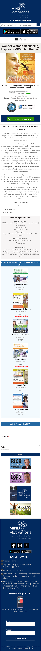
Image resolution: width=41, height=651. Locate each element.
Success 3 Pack (20, 385)
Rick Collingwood (20, 311)
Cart (13, 20)
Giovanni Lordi (20, 287)
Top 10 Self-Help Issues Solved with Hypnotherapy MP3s (17, 565)
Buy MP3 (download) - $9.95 (22, 119)
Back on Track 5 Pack (20, 335)
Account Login (26, 20)
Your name (5, 429)
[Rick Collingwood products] (20, 469)
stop (13, 92)
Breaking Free (20, 359)
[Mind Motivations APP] (20, 500)
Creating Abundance (20, 409)
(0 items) (18, 20)
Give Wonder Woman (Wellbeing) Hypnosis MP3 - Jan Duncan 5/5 (8, 449)
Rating (3, 447)
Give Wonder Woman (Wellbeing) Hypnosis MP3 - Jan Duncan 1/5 (2, 449)
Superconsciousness (20, 285)
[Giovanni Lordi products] (20, 483)
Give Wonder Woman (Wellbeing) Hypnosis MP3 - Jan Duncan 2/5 (3, 449)
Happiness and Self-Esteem (20, 309)
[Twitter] (19, 546)
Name (9, 630)
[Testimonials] (20, 514)
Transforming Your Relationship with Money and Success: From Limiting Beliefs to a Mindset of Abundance (21, 576)
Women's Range (32, 98)
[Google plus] (26, 546)
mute (27, 91)
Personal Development (18, 98)
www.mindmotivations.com (18, 647)
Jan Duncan (23, 100)
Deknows (31, 648)
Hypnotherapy (22, 96)
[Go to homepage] (20, 18)
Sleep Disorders (9, 561)
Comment (5, 436)
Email (9, 621)
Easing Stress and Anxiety (13, 570)
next (19, 94)
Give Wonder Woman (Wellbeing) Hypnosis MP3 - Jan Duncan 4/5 (7, 449)
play (11, 93)
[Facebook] (13, 546)
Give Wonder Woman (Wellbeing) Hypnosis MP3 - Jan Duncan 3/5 (5, 449)
